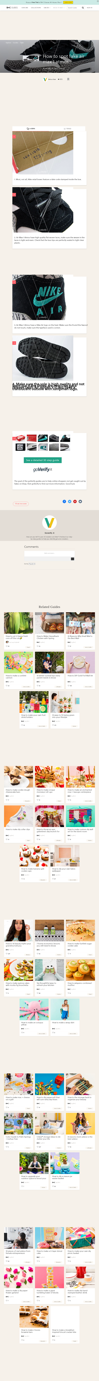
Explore (8, 43)
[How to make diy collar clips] (18, 816)
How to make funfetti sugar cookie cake (80, 945)
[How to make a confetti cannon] (18, 662)
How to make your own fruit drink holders (33, 716)
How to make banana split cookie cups (32, 870)
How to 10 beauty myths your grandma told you (18, 945)
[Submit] (82, 7)
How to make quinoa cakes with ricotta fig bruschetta (17, 984)
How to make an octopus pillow (32, 1023)
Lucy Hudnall (15, 642)
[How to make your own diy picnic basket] (80, 1238)
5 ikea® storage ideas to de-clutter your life (49, 1138)
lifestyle (58, 686)
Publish (72, 558)
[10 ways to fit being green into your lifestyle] (64, 702)
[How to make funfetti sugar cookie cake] (80, 930)
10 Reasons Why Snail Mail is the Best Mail (80, 637)
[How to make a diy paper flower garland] (18, 1277)
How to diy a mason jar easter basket (62, 1177)
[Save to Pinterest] (75, 501)
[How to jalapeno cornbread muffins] (80, 970)
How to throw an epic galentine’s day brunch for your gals (48, 831)
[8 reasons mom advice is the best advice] (80, 1124)
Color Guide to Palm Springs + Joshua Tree (18, 1138)
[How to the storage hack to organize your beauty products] (80, 1084)
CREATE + (47, 7)
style (28, 840)
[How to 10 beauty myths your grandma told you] (18, 930)
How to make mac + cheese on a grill (18, 1098)
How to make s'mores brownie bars (30, 1331)
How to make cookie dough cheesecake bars (18, 791)
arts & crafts (88, 647)
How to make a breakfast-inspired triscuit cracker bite (64, 1331)
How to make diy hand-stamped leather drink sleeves (78, 1292)
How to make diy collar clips (18, 829)
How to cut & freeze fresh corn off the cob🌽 (17, 637)
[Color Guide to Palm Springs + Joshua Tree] (18, 1124)
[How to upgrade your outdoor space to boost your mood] (34, 1163)
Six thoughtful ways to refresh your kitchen (46, 984)
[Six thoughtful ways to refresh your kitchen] (49, 970)
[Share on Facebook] (64, 501)
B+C (43, 642)
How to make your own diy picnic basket (79, 1252)
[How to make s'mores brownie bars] (34, 1317)
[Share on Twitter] (69, 501)
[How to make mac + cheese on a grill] (18, 1084)
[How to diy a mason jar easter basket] (64, 1163)
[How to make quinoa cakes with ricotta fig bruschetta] (18, 970)
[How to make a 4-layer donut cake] (49, 1238)
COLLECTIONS (36, 7)
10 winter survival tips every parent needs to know (48, 677)
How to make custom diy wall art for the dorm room (80, 830)
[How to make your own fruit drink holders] (34, 702)
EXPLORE (25, 7)
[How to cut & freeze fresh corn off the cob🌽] (18, 623)
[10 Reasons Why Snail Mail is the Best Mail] (80, 623)
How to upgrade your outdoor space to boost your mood (33, 1178)
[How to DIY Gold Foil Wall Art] (80, 662)
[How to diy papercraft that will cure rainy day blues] (49, 1084)
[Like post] (68, 79)
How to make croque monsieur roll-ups (46, 791)
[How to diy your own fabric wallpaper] (64, 856)
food (28, 647)
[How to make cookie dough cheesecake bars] (18, 777)
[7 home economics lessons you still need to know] (49, 930)
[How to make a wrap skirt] (64, 1009)
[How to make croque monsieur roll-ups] (49, 777)
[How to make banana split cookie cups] (34, 856)
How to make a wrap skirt (63, 1022)
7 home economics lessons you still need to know (48, 945)
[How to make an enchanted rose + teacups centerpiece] (80, 777)
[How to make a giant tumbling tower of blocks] (49, 1277)
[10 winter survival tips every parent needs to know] (49, 662)
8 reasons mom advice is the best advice (80, 1138)
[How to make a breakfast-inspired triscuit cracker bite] (64, 1317)
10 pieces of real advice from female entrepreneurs (18, 1252)
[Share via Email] (80, 501)
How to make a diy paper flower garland (17, 1291)
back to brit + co (60, 7)
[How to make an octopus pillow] (34, 1009)
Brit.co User (52, 79)
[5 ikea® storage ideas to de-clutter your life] (49, 1124)
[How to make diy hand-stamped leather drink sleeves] (80, 1277)
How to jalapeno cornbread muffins (80, 984)
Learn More (68, 2)
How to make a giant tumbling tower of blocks (47, 1291)
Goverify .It (49, 533)
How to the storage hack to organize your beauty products (79, 1099)
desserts (27, 801)
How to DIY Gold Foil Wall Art (80, 676)
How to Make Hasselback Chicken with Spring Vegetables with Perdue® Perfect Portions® (48, 639)
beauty (28, 954)
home (74, 726)
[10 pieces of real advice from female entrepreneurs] (18, 1238)
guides (15, 43)
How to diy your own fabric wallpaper (63, 870)
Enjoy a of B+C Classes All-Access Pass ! (44, 2)
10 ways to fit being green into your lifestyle (63, 716)
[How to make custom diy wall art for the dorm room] (80, 816)
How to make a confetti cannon (16, 677)
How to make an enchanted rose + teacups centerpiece (80, 791)
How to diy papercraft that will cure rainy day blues (48, 1098)
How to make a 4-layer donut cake (49, 1252)
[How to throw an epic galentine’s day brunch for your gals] (49, 816)
